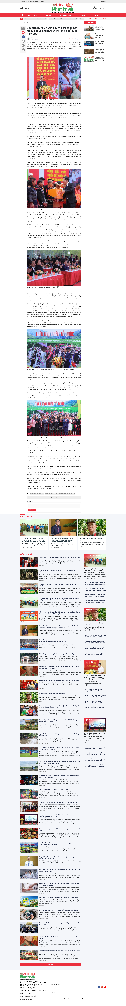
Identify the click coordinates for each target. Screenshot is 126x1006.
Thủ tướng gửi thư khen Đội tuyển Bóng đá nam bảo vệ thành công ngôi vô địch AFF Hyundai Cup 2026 (59, 640)
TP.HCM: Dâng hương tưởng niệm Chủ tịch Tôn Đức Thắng (58, 802)
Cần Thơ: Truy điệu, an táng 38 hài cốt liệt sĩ (53, 789)
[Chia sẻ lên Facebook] (23, 36)
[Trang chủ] (22, 15)
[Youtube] (105, 987)
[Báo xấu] (23, 49)
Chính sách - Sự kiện (93, 555)
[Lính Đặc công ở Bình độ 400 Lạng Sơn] (92, 527)
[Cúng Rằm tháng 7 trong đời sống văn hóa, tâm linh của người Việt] (29, 833)
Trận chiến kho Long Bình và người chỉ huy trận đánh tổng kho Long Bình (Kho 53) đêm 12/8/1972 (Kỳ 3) (95, 696)
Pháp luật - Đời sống (42, 771)
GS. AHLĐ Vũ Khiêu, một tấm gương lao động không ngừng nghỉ (37, 18)
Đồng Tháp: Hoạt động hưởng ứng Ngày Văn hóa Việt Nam (58, 654)
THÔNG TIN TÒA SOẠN (57, 1004)
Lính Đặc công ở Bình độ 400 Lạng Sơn (91, 539)
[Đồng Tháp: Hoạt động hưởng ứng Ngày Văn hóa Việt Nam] (29, 658)
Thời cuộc (23, 534)
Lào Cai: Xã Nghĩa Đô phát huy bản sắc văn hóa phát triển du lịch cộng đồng (95, 635)
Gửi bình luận (32, 509)
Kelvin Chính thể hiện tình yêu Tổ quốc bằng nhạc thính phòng (59, 680)
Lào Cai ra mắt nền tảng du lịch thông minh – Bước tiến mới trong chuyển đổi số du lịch (95, 589)
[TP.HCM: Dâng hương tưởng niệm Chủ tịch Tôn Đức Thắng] (29, 806)
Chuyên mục (102, 8)
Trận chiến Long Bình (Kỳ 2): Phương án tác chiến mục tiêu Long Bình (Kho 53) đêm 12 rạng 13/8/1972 (94, 702)
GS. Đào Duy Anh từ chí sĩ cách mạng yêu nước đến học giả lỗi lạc (68, 18)
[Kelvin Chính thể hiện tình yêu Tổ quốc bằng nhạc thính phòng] (29, 685)
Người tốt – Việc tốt (93, 662)
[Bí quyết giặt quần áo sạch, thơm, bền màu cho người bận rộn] (29, 914)
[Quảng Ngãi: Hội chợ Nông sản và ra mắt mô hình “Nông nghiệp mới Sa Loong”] (29, 724)
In (71, 497)
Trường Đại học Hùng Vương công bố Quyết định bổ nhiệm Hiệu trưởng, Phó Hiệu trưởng (95, 653)
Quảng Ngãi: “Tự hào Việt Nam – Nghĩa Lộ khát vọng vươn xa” (59, 557)
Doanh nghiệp (41, 905)
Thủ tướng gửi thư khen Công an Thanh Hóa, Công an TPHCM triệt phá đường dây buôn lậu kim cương (34, 540)
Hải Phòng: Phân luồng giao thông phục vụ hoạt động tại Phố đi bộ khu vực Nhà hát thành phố (59, 613)
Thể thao (40, 757)
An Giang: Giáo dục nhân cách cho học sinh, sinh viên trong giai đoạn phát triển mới (95, 641)
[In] (23, 45)
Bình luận (23, 28)
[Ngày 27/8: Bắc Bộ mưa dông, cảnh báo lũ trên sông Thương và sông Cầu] (29, 738)
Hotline (27, 8)
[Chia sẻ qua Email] (23, 41)
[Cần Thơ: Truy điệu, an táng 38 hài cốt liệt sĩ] (29, 794)
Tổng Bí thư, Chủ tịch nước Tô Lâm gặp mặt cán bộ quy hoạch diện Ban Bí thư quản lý (95, 595)
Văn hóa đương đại (42, 785)
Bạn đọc (88, 720)
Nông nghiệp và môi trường (44, 743)
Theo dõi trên (72, 38)
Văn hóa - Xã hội (42, 565)
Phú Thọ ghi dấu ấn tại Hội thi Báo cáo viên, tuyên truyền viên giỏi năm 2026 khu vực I (95, 765)
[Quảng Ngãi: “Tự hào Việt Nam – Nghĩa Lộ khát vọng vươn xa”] (29, 562)
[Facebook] (99, 987)
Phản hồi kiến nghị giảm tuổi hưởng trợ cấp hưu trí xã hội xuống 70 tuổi (95, 753)
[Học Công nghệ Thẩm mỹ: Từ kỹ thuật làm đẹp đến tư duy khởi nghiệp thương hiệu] (29, 874)
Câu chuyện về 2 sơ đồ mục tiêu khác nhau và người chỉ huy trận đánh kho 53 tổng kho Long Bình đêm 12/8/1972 (94, 708)
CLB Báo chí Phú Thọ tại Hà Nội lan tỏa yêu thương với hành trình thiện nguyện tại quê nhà (94, 677)
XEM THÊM (50, 964)
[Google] (102, 987)
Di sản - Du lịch (41, 932)
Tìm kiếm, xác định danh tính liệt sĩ (45, 797)
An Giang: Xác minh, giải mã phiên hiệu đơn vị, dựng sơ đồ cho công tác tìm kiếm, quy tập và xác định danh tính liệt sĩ (95, 601)
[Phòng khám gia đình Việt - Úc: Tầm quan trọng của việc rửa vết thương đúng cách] (29, 888)
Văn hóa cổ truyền (42, 810)
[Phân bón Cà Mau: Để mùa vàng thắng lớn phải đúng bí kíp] (29, 901)
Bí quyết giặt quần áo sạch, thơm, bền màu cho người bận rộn (59, 910)
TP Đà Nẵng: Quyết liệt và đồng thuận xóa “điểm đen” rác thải (94, 647)
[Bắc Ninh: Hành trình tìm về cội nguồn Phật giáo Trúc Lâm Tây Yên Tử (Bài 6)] (29, 927)
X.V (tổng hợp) (34, 37)
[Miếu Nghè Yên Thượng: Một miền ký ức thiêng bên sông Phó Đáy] (29, 574)
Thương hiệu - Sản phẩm (43, 729)
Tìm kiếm (95, 8)
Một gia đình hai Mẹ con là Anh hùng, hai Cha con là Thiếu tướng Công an (95, 690)
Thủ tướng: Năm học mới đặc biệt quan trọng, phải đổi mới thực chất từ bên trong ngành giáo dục (62, 540)
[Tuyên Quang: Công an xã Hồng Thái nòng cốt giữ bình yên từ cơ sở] (29, 955)
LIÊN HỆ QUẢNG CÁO (69, 1004)
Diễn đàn (40, 701)
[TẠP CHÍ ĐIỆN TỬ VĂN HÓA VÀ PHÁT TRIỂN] (63, 8)
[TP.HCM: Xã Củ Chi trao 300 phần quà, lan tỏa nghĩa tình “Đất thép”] (29, 588)
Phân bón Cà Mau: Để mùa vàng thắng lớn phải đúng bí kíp (58, 897)
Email (21, 8)
